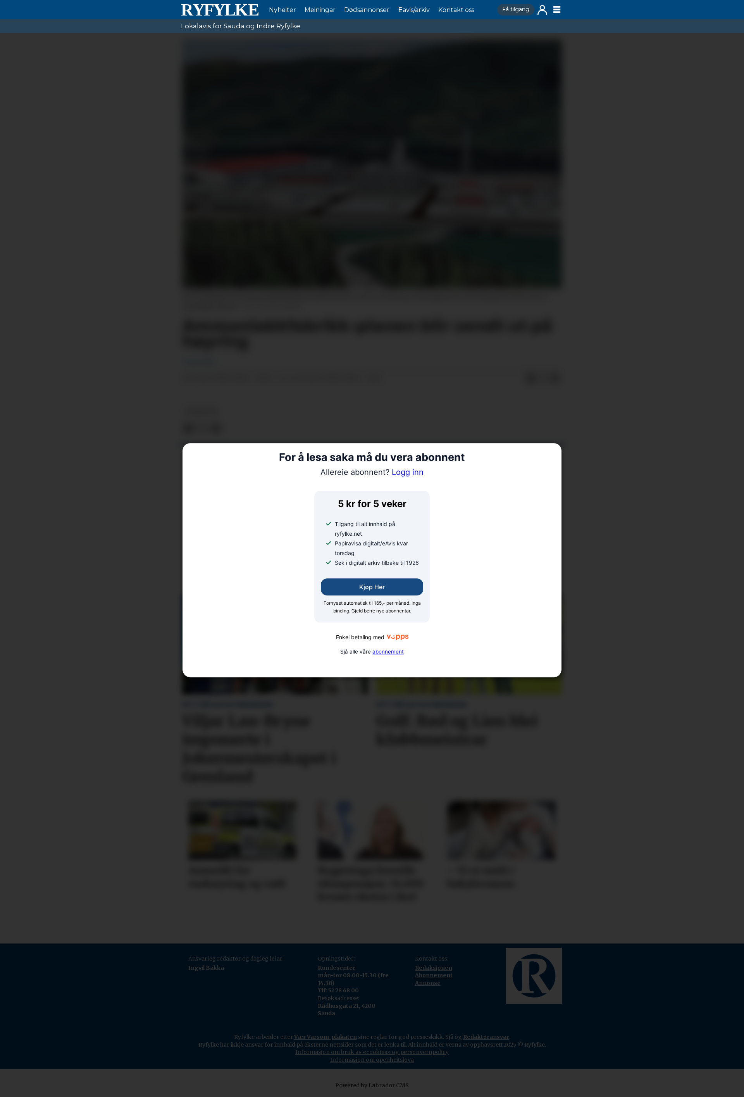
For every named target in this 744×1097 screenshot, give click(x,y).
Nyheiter (282, 10)
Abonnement (434, 975)
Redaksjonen (433, 967)
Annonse (428, 983)
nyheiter (201, 411)
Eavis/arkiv (414, 10)
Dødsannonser (366, 10)
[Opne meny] (557, 9)
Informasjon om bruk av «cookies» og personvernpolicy (372, 1052)
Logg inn (542, 10)
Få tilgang (515, 9)
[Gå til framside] (219, 9)
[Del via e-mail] (555, 379)
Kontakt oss (456, 10)
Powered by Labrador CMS (372, 1085)
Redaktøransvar (486, 1036)
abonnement (388, 652)
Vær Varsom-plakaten (325, 1036)
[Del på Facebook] (530, 379)
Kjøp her (372, 587)
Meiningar (320, 10)
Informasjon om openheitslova (372, 1059)
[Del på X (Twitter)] (543, 379)
